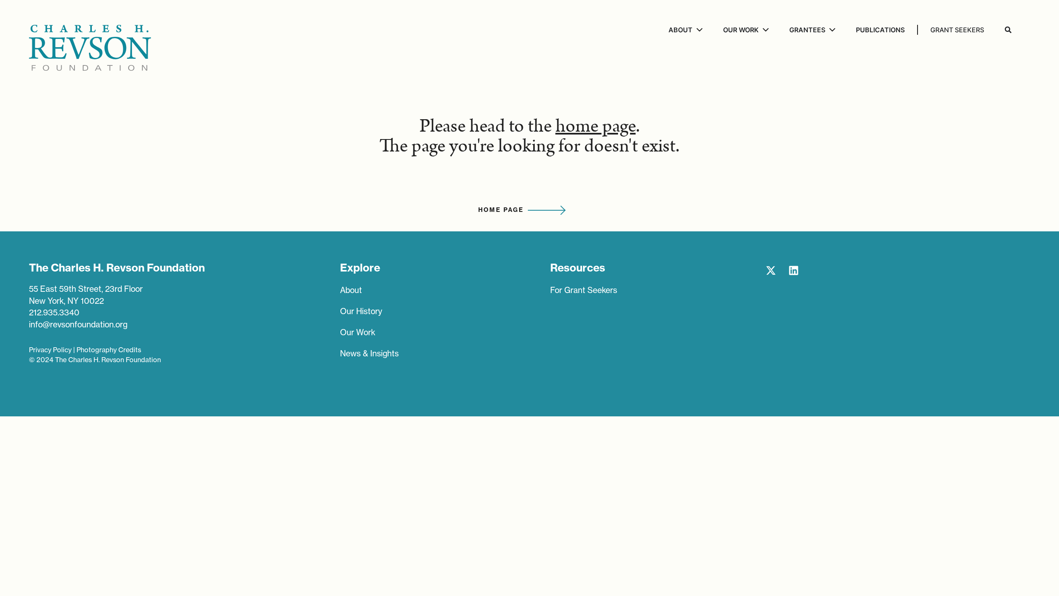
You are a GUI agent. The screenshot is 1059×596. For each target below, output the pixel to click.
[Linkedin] (793, 270)
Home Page (501, 210)
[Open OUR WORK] (765, 30)
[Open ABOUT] (698, 30)
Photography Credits (109, 350)
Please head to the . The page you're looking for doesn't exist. (529, 136)
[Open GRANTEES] (831, 30)
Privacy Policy (50, 350)
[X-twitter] (770, 270)
